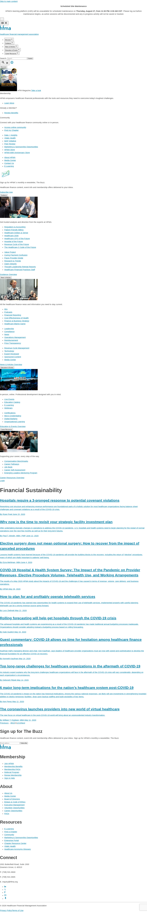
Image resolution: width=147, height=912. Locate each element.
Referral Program (11, 772)
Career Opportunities (13, 811)
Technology (9, 351)
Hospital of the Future (13, 241)
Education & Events (11, 50)
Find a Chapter (10, 832)
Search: (3, 58)
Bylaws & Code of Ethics (14, 802)
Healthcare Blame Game (15, 324)
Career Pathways (11, 464)
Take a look (36, 90)
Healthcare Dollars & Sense (16, 233)
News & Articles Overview (11, 365)
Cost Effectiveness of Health (16, 318)
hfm (6, 309)
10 (14, 723)
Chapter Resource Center (15, 843)
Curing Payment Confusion (15, 255)
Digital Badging (10, 419)
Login (2, 481)
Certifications (9, 413)
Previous (4, 723)
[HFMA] (5, 29)
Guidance (8, 43)
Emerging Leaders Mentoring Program (20, 473)
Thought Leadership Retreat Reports (20, 267)
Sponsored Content (12, 357)
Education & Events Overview (13, 426)
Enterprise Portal (11, 840)
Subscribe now (6, 192)
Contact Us (9, 163)
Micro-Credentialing (12, 416)
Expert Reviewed (11, 354)
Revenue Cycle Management (16, 348)
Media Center (10, 160)
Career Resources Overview (12, 478)
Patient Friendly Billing (13, 230)
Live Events (9, 399)
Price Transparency (12, 343)
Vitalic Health (10, 138)
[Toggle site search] (5, 62)
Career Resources (10, 53)
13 (20, 723)
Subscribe (24, 743)
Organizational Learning (14, 422)
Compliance (9, 331)
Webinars (8, 408)
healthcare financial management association (19, 34)
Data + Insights (10, 135)
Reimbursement (11, 340)
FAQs (6, 814)
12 (18, 723)
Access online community (15, 127)
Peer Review (9, 144)
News (6, 334)
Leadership (9, 329)
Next (23, 723)
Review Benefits (11, 113)
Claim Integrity (10, 264)
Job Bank (8, 467)
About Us (8, 793)
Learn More (9, 103)
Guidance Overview (8, 274)
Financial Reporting (12, 315)
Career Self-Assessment (14, 470)
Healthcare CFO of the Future (17, 239)
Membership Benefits (13, 766)
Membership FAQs (12, 769)
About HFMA (9, 157)
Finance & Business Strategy (16, 321)
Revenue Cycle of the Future (16, 244)
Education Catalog (12, 402)
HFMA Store (9, 150)
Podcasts (8, 312)
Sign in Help (9, 778)
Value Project (10, 252)
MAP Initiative (10, 141)
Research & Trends (12, 261)
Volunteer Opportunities (14, 808)
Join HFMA (9, 763)
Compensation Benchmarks (16, 461)
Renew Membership (13, 775)
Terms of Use (17, 910)
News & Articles (10, 47)
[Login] (12, 64)
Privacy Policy (6, 910)
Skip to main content (9, 1)
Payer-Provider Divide (13, 258)
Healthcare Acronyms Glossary (17, 849)
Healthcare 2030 (11, 236)
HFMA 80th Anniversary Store (17, 153)
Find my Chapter (11, 130)
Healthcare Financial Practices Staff (19, 270)
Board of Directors (12, 799)
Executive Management (14, 805)
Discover (8, 40)
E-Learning (9, 166)
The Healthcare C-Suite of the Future (20, 247)
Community (9, 835)
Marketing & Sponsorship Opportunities (21, 147)
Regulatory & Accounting (15, 227)
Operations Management (15, 337)
